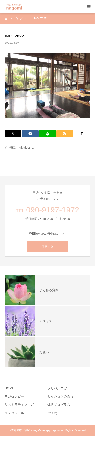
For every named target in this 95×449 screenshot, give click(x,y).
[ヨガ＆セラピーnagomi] (20, 6)
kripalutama (26, 147)
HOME (9, 388)
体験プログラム (59, 405)
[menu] (88, 6)
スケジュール (14, 413)
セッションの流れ (60, 396)
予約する (47, 246)
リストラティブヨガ (19, 405)
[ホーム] (6, 18)
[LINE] (47, 133)
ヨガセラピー (14, 396)
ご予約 (52, 413)
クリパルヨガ (57, 388)
